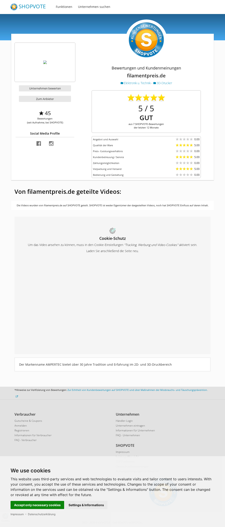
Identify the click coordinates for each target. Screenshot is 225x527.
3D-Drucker (164, 83)
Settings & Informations (86, 505)
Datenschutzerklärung (41, 514)
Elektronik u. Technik (137, 83)
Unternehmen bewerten (45, 88)
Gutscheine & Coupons (28, 421)
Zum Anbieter (45, 99)
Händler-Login (124, 421)
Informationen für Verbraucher (33, 435)
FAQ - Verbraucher (26, 440)
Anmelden (21, 425)
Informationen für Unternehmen (135, 430)
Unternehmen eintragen (130, 425)
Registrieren (22, 430)
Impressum (17, 514)
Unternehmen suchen (94, 7)
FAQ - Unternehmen (128, 435)
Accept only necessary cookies (37, 505)
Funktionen (64, 7)
